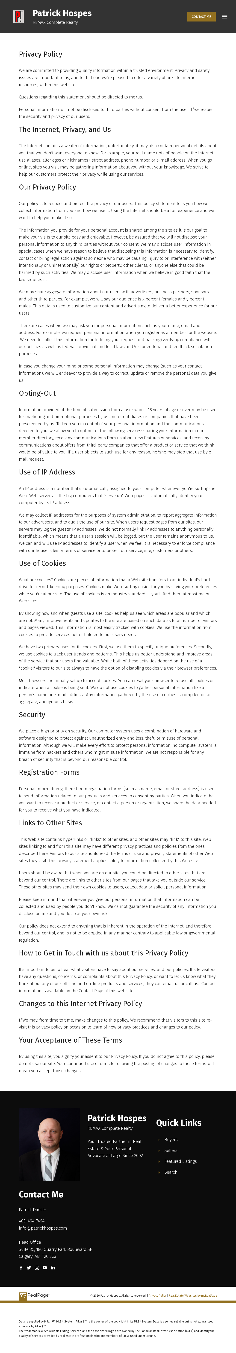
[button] (201, 17)
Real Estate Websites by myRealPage (193, 1295)
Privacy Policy (157, 1295)
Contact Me (201, 17)
